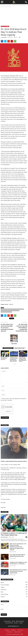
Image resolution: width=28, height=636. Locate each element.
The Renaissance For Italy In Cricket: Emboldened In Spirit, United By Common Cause (14, 359)
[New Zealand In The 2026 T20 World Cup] (5, 354)
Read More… (3, 507)
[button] (25, 2)
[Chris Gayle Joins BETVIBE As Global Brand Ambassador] (5, 557)
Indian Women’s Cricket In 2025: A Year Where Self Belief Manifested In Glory (22, 359)
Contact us (7, 630)
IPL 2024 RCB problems (5, 310)
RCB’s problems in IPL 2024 (6, 311)
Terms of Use (20, 630)
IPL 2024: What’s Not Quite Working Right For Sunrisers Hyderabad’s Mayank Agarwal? (7, 328)
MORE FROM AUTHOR (19, 348)
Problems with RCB (15, 310)
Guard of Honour (4, 594)
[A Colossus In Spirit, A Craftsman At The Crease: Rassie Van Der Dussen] (14, 522)
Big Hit (2, 582)
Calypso (2, 587)
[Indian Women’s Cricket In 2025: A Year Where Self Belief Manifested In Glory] (23, 354)
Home (2, 5)
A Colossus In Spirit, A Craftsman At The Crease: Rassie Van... (14, 534)
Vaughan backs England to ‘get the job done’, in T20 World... (18, 562)
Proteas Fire (3, 589)
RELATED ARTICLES (8, 348)
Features (3, 596)
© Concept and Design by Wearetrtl (13, 634)
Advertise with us (17, 631)
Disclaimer (13, 630)
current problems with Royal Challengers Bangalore (12, 309)
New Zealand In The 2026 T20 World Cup (4, 358)
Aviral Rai (4, 37)
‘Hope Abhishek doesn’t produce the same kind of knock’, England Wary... (18, 571)
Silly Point (16, 622)
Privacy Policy (9, 631)
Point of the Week (7, 5)
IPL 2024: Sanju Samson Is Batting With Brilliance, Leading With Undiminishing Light (21, 328)
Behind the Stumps (20, 621)
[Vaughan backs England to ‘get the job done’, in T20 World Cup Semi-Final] (5, 564)
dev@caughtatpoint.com (13, 626)
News (2, 592)
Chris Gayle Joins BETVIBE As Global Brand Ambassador (17, 555)
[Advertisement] (14, 16)
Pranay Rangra (4, 537)
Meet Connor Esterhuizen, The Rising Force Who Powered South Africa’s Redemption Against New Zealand (18, 546)
